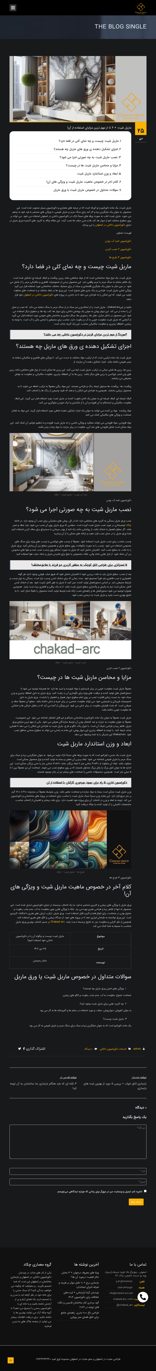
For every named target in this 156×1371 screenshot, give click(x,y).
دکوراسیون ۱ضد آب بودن (118, 241)
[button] (143, 1297)
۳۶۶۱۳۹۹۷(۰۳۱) (124, 1281)
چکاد (128, 525)
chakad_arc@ (125, 1305)
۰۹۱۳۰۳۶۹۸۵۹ (124, 1288)
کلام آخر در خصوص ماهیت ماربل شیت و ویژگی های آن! (82, 181)
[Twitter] (19, 1049)
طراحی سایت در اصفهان (107, 1359)
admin (137, 1049)
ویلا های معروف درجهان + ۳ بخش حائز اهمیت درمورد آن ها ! (80, 1275)
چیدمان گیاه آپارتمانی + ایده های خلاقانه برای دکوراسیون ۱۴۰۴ (81, 1294)
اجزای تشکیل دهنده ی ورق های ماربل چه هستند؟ (86, 149)
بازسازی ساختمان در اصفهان (31, 1279)
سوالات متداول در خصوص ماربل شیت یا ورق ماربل (85, 190)
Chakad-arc (58, 922)
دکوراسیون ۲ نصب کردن (118, 249)
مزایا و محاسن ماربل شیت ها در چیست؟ (92, 165)
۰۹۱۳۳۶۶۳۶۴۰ (43, 1359)
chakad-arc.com (123, 1299)
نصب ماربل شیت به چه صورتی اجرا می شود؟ (89, 157)
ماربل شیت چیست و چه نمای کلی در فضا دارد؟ (89, 141)
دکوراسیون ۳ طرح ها (120, 257)
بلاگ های (25, 1321)
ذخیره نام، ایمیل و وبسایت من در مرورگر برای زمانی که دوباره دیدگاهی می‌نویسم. (99, 1192)
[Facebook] (24, 1049)
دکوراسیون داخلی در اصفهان (110, 225)
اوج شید (56, 1359)
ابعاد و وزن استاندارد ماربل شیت (97, 173)
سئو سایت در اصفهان (81, 1359)
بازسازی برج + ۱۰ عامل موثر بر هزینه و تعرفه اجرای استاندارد (79, 1285)
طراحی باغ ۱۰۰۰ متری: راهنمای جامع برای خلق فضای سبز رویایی (80, 1315)
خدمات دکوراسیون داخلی (113, 1049)
